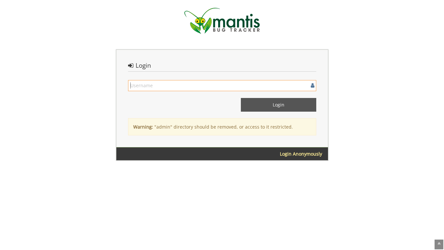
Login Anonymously (301, 154)
